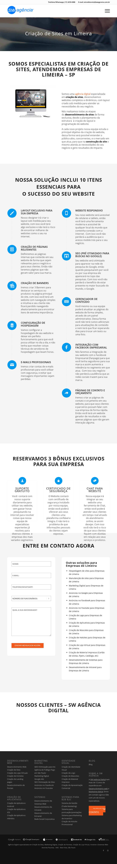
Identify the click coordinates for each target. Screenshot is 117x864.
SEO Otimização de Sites (44, 782)
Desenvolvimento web (98, 788)
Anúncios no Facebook (44, 785)
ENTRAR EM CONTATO (97, 811)
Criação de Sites (13, 770)
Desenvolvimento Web (16, 767)
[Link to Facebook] (103, 850)
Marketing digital (96, 791)
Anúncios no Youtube (43, 788)
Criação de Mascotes (70, 776)
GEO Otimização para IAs (44, 767)
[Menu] (106, 10)
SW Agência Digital (98, 779)
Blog (90, 764)
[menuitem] (62, 2)
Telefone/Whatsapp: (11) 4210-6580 (61, 2)
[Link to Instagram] (108, 850)
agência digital (82, 93)
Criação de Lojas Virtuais (17, 773)
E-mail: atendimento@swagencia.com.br (94, 2)
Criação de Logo (68, 773)
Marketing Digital (41, 776)
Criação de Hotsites (15, 776)
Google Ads (39, 779)
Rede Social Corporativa (44, 819)
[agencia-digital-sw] (20, 10)
